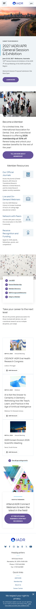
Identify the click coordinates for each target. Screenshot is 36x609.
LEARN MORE (10, 80)
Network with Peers (12, 216)
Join (31, 3)
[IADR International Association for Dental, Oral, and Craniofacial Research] (18, 540)
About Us (18, 585)
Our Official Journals (8, 174)
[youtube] (31, 546)
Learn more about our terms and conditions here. (18, 604)
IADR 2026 (18, 578)
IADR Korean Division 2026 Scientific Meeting (17, 441)
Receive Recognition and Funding (10, 233)
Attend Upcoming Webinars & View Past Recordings (18, 518)
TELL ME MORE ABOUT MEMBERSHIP (18, 155)
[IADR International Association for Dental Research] (18, 3)
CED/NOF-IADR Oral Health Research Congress (17, 360)
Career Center (18, 588)
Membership (18, 581)
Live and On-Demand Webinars (11, 198)
